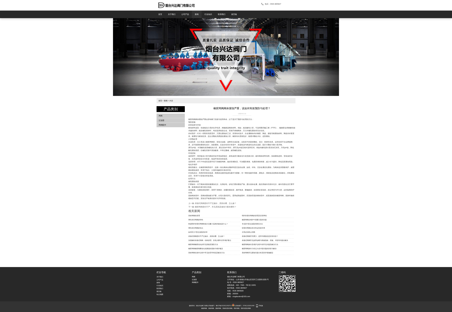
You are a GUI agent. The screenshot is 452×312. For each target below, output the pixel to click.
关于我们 (172, 14)
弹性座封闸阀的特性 (195, 220)
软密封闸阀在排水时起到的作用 (253, 228)
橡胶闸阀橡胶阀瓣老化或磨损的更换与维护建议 (205, 249)
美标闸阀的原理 (194, 216)
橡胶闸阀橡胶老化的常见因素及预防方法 (203, 244)
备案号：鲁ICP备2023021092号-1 (221, 305)
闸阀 (160, 116)
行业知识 (208, 14)
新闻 (197, 14)
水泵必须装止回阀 (248, 232)
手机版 (261, 305)
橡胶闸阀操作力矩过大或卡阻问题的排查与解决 (259, 249)
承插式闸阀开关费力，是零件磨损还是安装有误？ (260, 236)
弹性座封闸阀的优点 (195, 228)
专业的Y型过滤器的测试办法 (252, 224)
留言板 (234, 14)
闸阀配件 (162, 125)
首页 (160, 14)
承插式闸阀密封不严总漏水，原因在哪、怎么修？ (215, 203)
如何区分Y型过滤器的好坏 (198, 232)
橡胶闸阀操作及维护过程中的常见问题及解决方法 (260, 244)
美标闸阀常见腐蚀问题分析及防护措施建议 (257, 253)
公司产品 (185, 14)
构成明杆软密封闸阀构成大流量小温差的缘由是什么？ (208, 224)
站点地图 (160, 294)
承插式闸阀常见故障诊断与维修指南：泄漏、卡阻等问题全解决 (265, 240)
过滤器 (161, 120)
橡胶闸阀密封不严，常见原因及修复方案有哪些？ (215, 207)
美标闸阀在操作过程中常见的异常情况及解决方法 (206, 253)
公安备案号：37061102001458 (244, 305)
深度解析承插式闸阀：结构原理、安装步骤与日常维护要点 (209, 240)
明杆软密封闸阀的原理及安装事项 (254, 216)
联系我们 (221, 14)
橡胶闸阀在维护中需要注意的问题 (254, 220)
